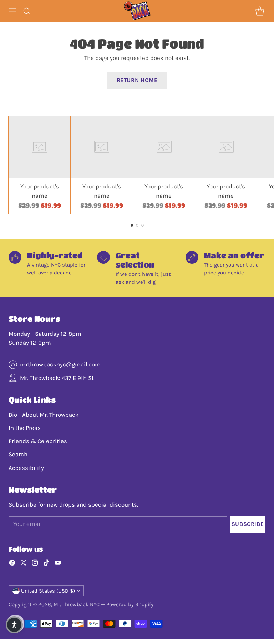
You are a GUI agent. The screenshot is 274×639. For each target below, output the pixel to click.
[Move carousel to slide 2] (137, 225)
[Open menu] (12, 11)
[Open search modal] (26, 11)
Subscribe (248, 524)
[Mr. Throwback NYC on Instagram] (35, 563)
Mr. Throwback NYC (77, 604)
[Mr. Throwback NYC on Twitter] (23, 563)
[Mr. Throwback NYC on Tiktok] (46, 563)
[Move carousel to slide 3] (142, 225)
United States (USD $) (48, 591)
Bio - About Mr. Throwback (43, 414)
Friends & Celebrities (38, 441)
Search (18, 454)
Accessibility (26, 468)
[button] (14, 624)
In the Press (25, 428)
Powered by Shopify (129, 604)
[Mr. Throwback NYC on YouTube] (58, 563)
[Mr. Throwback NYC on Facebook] (12, 563)
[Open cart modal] (259, 11)
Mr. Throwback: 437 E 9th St (57, 378)
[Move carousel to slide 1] (132, 225)
